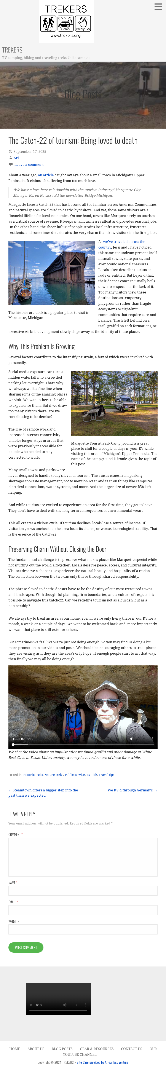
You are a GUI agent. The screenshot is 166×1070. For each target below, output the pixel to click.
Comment (15, 834)
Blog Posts (62, 1049)
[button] (159, 6)
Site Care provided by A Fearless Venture (102, 1062)
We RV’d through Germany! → (133, 790)
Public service (75, 775)
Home (14, 1049)
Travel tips (106, 775)
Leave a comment (29, 165)
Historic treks (33, 775)
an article (46, 175)
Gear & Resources (97, 1049)
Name (12, 882)
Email (13, 901)
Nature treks (54, 775)
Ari (16, 158)
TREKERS (12, 49)
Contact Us (131, 1049)
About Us (35, 1049)
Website (13, 921)
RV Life (92, 775)
